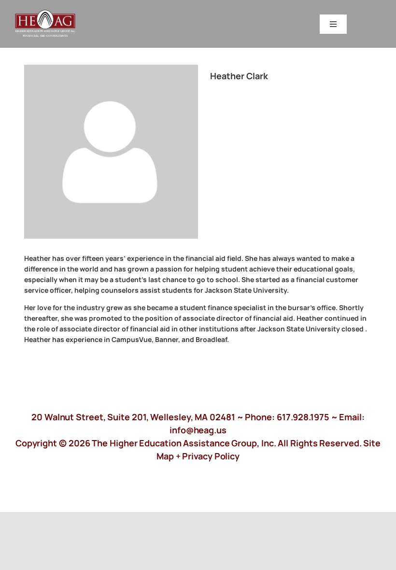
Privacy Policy (211, 456)
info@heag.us (198, 430)
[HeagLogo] (45, 14)
